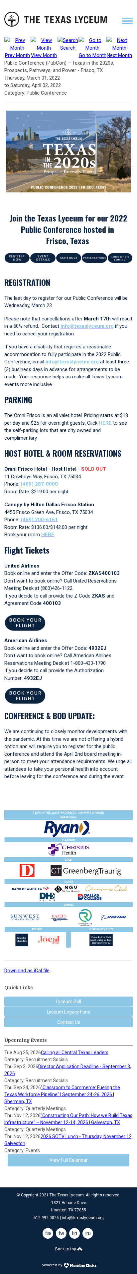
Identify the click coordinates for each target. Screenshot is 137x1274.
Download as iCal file (27, 971)
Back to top (66, 1249)
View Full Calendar (69, 1160)
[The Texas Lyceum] (55, 25)
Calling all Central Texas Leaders (74, 1052)
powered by (52, 1265)
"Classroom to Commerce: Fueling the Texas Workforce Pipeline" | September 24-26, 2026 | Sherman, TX (62, 1094)
